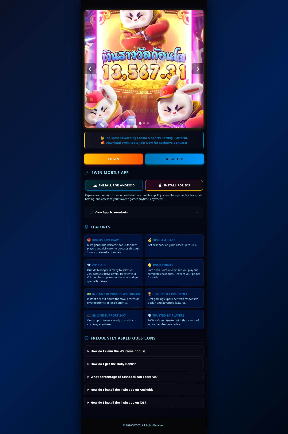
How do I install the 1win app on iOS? (118, 402)
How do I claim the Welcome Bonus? (118, 351)
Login (113, 159)
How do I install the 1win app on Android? (122, 390)
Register (174, 159)
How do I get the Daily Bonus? (113, 364)
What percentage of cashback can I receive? (124, 377)
